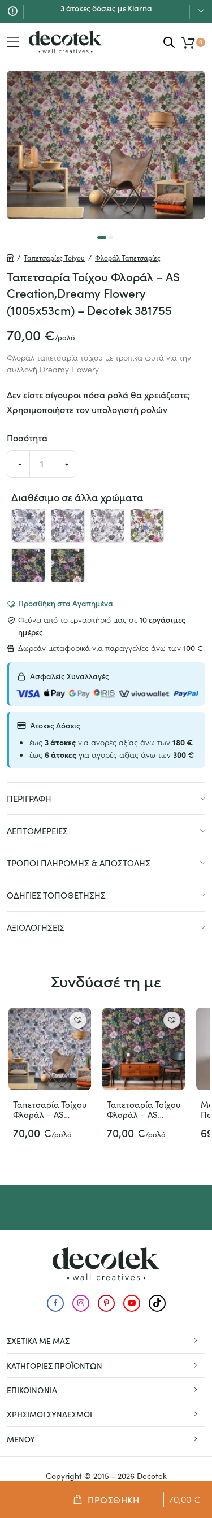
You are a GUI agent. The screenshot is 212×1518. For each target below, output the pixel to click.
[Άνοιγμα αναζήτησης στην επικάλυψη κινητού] (169, 42)
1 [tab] (101, 237)
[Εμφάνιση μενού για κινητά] (13, 42)
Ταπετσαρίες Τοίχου (54, 257)
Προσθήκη (113, 1499)
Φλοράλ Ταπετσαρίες (128, 257)
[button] (59, 603)
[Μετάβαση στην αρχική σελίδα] (65, 42)
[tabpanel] (106, 145)
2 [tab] (111, 237)
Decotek (152, 1476)
